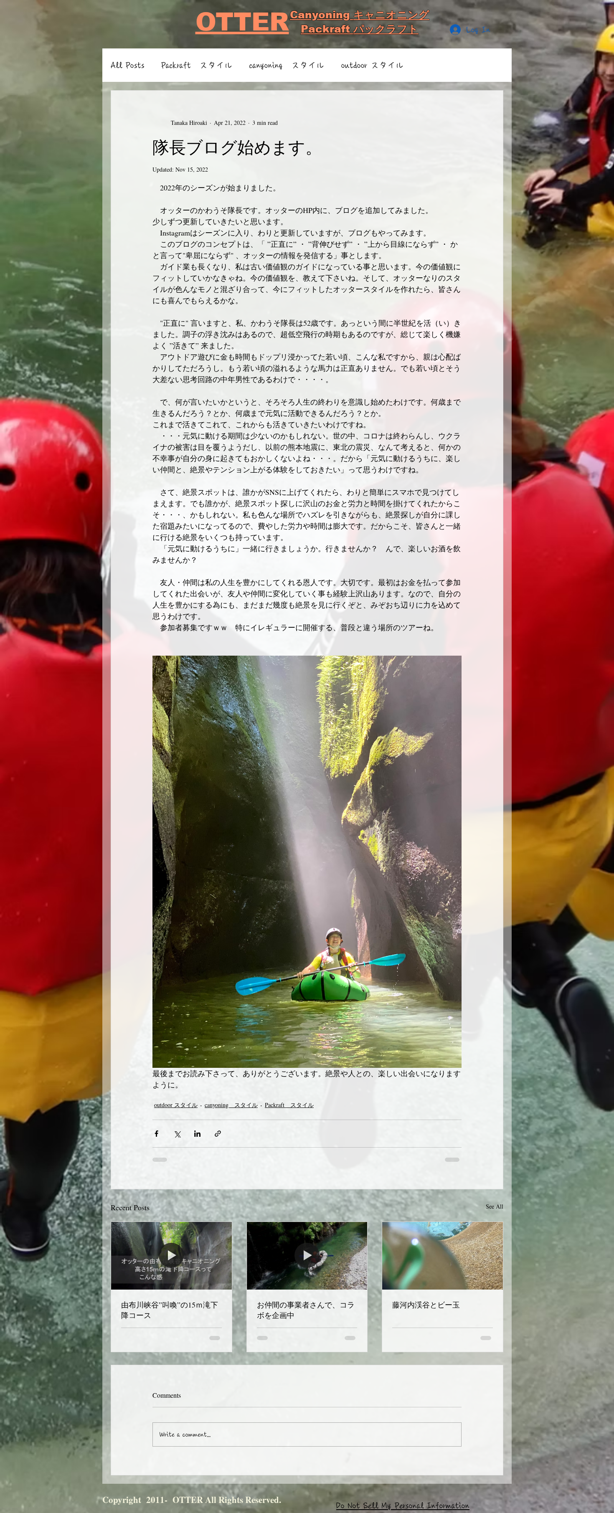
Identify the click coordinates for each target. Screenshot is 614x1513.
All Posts (128, 65)
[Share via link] (218, 1134)
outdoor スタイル (372, 65)
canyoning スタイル (287, 65)
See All (494, 1206)
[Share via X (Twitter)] (177, 1134)
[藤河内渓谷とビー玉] (442, 1256)
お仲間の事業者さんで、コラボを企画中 (306, 1310)
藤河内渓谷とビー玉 (426, 1305)
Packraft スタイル (197, 65)
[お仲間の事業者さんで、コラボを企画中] (307, 1256)
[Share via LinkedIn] (197, 1134)
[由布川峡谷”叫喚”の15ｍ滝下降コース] (171, 1256)
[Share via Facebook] (156, 1134)
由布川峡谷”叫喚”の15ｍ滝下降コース (169, 1310)
